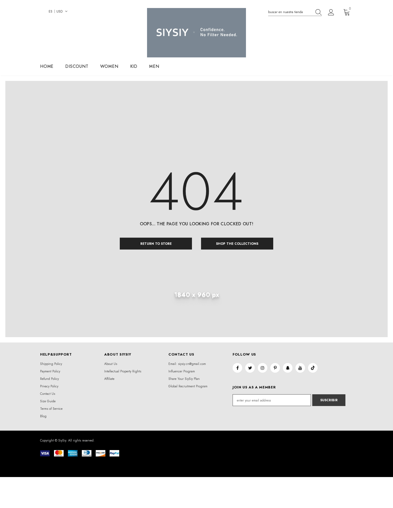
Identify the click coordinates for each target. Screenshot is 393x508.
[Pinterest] (275, 368)
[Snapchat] (287, 368)
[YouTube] (300, 368)
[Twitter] (250, 368)
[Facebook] (237, 368)
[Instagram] (262, 368)
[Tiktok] (313, 368)
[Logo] (196, 32)
